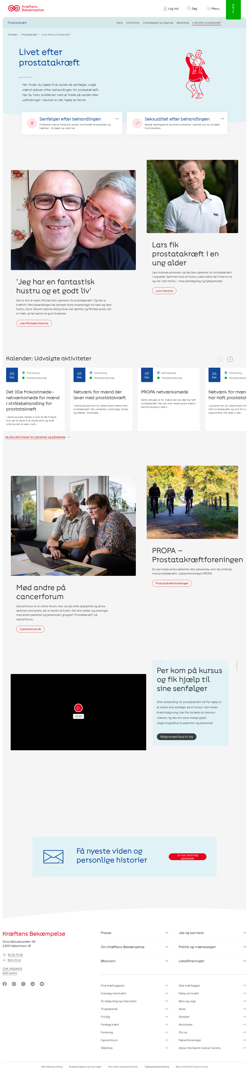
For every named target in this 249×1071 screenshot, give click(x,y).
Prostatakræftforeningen (172, 583)
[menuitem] (170, 8)
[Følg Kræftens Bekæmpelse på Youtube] (42, 984)
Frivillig (105, 1016)
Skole (182, 1008)
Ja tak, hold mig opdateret (187, 857)
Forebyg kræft (110, 1024)
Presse (106, 933)
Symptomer (132, 22)
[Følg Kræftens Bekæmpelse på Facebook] (5, 984)
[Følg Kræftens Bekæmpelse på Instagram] (14, 984)
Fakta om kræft (189, 993)
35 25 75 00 (15, 954)
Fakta (119, 22)
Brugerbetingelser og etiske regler (85, 1066)
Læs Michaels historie (34, 323)
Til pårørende (109, 1008)
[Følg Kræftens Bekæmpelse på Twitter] (23, 984)
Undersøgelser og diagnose (158, 22)
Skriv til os (14, 959)
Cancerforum (109, 1040)
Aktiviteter (186, 1024)
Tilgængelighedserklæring (156, 1066)
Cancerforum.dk (30, 629)
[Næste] (230, 359)
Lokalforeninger (192, 961)
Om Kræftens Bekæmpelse (122, 947)
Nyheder (184, 1016)
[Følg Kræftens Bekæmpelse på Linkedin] (32, 984)
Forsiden (12, 34)
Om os (183, 1032)
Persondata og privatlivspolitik (123, 1066)
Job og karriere (191, 933)
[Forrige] (219, 359)
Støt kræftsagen (189, 985)
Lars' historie (164, 290)
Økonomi (108, 961)
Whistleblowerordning (51, 1066)
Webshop (107, 1047)
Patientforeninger (190, 1040)
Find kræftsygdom (112, 985)
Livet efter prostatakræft (206, 22)
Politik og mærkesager (197, 947)
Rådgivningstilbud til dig (176, 736)
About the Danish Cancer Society (200, 1047)
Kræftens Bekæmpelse (34, 933)
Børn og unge (187, 1001)
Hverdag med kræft (113, 993)
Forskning (107, 1032)
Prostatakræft (17, 22)
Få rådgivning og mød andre (119, 1001)
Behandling (183, 22)
